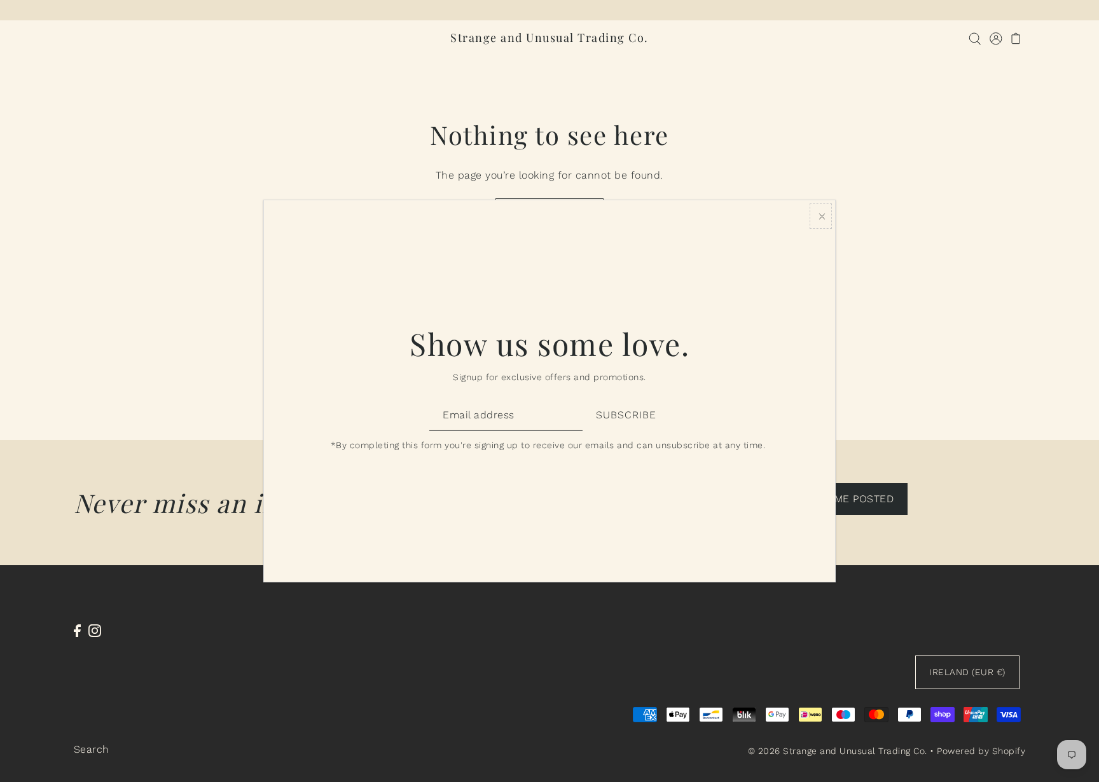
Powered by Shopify (981, 751)
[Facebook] (77, 630)
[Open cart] (1016, 37)
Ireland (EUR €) (967, 672)
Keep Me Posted (849, 499)
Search (91, 749)
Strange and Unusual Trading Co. (549, 37)
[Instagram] (94, 630)
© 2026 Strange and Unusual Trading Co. (837, 751)
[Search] (975, 37)
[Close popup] (821, 216)
